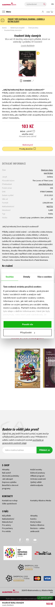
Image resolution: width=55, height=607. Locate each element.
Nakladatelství (8, 519)
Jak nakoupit (7, 479)
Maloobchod (7, 522)
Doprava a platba (9, 482)
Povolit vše (27, 324)
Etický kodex (35, 522)
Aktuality (5, 469)
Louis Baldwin (27, 45)
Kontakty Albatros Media (40, 500)
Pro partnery (7, 528)
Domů (4, 28)
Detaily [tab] (26, 277)
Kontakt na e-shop (9, 500)
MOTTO (50, 206)
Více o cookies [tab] (44, 277)
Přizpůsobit (26, 332)
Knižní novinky (36, 469)
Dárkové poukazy (37, 472)
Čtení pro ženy (33, 28)
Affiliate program (37, 476)
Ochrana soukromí (38, 479)
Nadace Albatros (37, 525)
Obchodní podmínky (10, 476)
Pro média (6, 531)
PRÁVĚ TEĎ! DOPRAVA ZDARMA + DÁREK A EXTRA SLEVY (26, 20)
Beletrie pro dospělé (17, 28)
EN (52, 4)
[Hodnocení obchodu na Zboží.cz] (43, 552)
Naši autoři (6, 472)
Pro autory (6, 525)
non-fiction (48, 173)
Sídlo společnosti (9, 503)
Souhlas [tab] (10, 277)
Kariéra (33, 519)
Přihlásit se (44, 450)
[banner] (15, 3)
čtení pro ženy (47, 170)
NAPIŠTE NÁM (46, 597)
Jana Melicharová (45, 184)
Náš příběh (6, 515)
